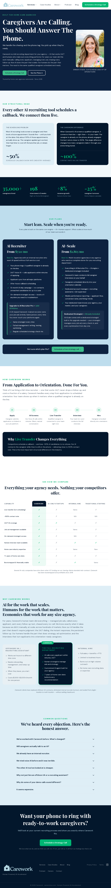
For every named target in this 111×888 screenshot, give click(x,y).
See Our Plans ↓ (37, 73)
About (57, 5)
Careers (50, 871)
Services (31, 5)
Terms (101, 865)
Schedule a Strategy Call (95, 5)
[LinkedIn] (107, 865)
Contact (59, 871)
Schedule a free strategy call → (67, 349)
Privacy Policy (92, 865)
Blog (77, 5)
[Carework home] (14, 5)
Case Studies (45, 5)
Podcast (68, 5)
